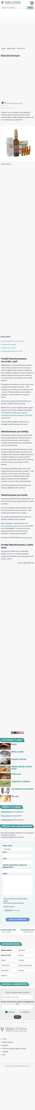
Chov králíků (5, 965)
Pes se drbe (6, 816)
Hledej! (30, 8)
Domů (3, 48)
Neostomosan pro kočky (9, 344)
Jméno (5, 852)
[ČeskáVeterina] (11, 5)
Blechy (26, 422)
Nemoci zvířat (11, 48)
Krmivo (21, 955)
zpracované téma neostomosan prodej (14, 526)
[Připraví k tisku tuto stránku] (23, 733)
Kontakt (21, 970)
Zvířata (3, 960)
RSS (4, 1055)
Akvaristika (5, 970)
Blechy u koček (17, 752)
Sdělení (5, 873)
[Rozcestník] (32, 3)
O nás (4, 1039)
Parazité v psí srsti (26, 537)
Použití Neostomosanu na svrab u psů (13, 341)
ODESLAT (17, 1017)
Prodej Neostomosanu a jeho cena (12, 351)
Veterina (4, 975)
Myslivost (22, 950)
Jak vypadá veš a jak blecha (22, 789)
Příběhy (21, 960)
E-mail (5, 858)
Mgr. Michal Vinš (16, 103)
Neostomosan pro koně (9, 348)
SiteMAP (5, 1052)
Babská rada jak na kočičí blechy (21, 767)
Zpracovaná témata (25, 965)
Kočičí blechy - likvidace (20, 781)
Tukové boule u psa (27, 930)
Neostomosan (7, 812)
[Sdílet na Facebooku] (12, 733)
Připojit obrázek (8, 907)
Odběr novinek (8, 1042)
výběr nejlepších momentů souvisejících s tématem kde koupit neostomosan (16, 415)
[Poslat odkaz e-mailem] (20, 733)
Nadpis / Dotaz (7, 846)
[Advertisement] (17, 28)
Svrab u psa (16, 774)
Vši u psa (15, 796)
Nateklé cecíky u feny (8, 930)
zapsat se (11, 1012)
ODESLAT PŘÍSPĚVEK (17, 919)
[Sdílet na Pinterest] (17, 733)
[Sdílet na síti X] (15, 733)
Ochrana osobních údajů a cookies (14, 1048)
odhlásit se (26, 1012)
